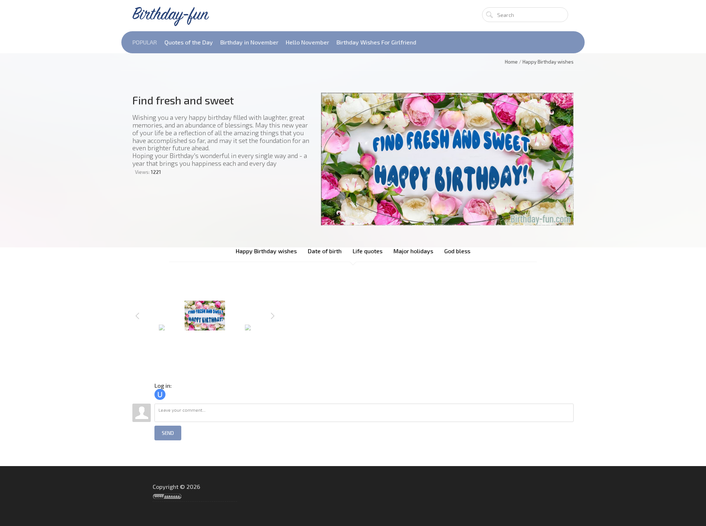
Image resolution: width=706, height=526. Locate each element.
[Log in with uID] (159, 394)
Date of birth (325, 250)
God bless (457, 250)
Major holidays (413, 250)
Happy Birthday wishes (266, 250)
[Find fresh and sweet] (447, 159)
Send (168, 433)
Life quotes (367, 250)
